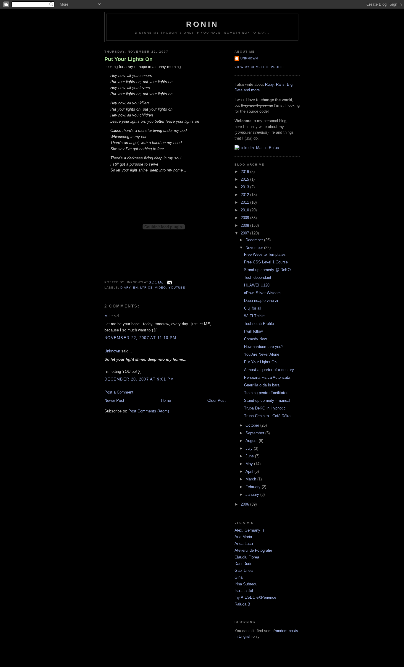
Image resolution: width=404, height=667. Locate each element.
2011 (245, 202)
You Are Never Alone (261, 354)
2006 (245, 504)
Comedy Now (255, 339)
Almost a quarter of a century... (270, 370)
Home (166, 400)
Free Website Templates (265, 254)
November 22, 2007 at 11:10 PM (140, 338)
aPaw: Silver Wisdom (262, 293)
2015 (245, 179)
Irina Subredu (246, 584)
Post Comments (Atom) (148, 411)
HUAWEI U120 (256, 285)
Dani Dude (243, 563)
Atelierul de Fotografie (253, 550)
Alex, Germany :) (249, 530)
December (254, 240)
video (160, 287)
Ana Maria (243, 537)
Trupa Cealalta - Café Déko (267, 416)
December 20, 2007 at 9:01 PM (139, 379)
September (255, 433)
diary (125, 287)
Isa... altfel (244, 590)
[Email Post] (168, 282)
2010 (245, 210)
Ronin (202, 24)
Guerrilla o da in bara (261, 385)
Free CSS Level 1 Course (266, 262)
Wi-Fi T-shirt (254, 316)
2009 (245, 218)
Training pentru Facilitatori (266, 393)
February (253, 487)
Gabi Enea (244, 570)
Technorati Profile (259, 323)
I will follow (253, 331)
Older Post (216, 400)
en (135, 287)
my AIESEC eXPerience (255, 597)
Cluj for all (252, 308)
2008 (245, 225)
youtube (177, 287)
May (249, 464)
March (251, 479)
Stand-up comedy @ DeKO (267, 270)
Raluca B (242, 604)
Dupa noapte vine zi (261, 300)
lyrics (146, 287)
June (250, 456)
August (252, 440)
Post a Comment (118, 392)
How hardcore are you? (263, 346)
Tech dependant (257, 277)
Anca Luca (244, 543)
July (249, 448)
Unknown (112, 351)
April (249, 471)
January (252, 494)
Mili (107, 316)
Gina (239, 577)
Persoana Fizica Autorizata (267, 377)
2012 (245, 194)
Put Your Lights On (128, 59)
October (252, 425)
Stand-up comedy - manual (267, 400)
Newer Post (114, 400)
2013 (245, 187)
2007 (245, 233)
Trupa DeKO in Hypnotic (265, 408)
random (281, 631)
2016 (245, 171)
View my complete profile (260, 67)
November (254, 247)
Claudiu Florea (247, 557)
